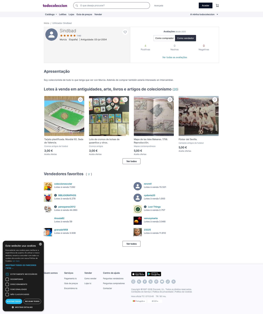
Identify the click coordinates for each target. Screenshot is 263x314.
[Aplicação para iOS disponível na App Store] (138, 273)
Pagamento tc (70, 278)
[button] (23, 266)
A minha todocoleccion (202, 14)
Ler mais (16, 261)
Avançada (158, 5)
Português (140, 301)
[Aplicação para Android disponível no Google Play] (154, 273)
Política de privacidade (163, 291)
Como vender (90, 278)
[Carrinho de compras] (217, 5)
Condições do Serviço (141, 291)
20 (175, 89)
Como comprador (164, 38)
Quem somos (51, 273)
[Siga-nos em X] (150, 282)
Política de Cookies (183, 291)
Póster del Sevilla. (188, 139)
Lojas (71, 14)
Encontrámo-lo (70, 288)
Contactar (107, 288)
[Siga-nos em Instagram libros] (139, 282)
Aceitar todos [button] (14, 301)
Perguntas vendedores (113, 278)
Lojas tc (87, 283)
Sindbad (68, 30)
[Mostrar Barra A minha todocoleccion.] (217, 14)
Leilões (62, 14)
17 (89, 174)
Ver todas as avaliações (174, 57)
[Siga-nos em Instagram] (133, 282)
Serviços (68, 273)
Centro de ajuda (111, 273)
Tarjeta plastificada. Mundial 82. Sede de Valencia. (63, 141)
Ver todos (131, 161)
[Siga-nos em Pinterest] (156, 282)
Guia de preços (84, 14)
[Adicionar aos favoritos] (125, 32)
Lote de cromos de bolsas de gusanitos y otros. (104, 141)
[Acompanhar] (80, 99)
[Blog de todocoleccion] (173, 282)
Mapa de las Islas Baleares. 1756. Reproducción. (151, 141)
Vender (98, 14)
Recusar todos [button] (32, 301)
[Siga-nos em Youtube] (162, 282)
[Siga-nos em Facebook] (145, 282)
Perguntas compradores (114, 283)
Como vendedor (185, 38)
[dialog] (23, 276)
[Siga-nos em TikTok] (168, 282)
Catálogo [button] (50, 14)
